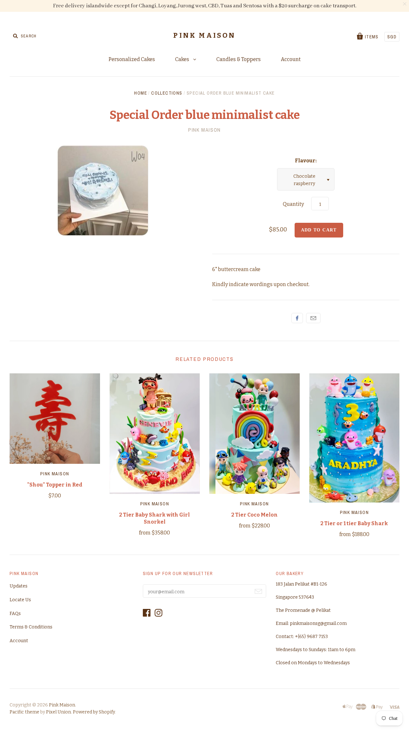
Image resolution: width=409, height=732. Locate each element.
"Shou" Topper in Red (54, 485)
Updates (18, 586)
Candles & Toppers (238, 59)
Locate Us (20, 600)
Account (291, 59)
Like (297, 318)
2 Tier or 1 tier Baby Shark (354, 523)
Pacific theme (24, 712)
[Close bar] (405, 4)
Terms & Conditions (31, 627)
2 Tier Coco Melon (254, 515)
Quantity (293, 204)
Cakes (182, 59)
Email (313, 318)
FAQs (15, 613)
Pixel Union (58, 712)
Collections (166, 93)
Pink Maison (204, 35)
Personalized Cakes (132, 59)
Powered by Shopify (94, 712)
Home (140, 93)
